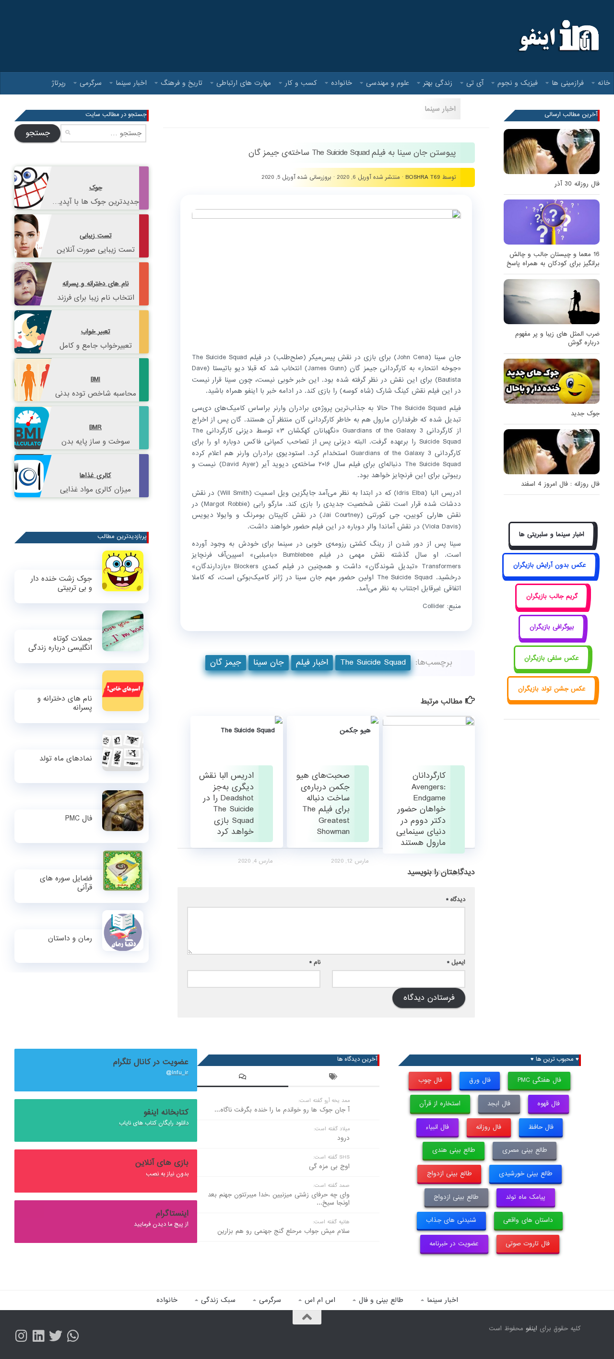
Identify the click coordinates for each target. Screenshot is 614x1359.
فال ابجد (498, 1104)
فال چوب (430, 1080)
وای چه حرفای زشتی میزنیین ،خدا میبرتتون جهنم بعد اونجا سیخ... (279, 1199)
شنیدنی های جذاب (451, 1220)
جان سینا (268, 662)
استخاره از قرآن (439, 1104)
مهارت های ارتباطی (243, 83)
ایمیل (456, 962)
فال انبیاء (437, 1127)
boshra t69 (422, 177)
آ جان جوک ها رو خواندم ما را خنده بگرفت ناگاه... (282, 1110)
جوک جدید (585, 414)
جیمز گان (225, 662)
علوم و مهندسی (387, 83)
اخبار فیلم (312, 662)
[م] (73, 1336)
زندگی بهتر (437, 83)
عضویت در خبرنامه (454, 1244)
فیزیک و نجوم (517, 83)
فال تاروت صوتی (528, 1244)
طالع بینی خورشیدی (526, 1174)
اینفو (531, 1329)
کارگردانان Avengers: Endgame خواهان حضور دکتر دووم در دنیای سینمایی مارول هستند (421, 809)
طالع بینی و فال (381, 1300)
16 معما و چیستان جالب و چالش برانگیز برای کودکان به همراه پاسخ (553, 258)
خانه (604, 83)
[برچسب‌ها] (333, 1078)
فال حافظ (541, 1127)
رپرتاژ (59, 83)
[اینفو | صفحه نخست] (558, 36)
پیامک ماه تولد (525, 1197)
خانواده (341, 83)
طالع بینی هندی (453, 1150)
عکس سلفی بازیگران (551, 658)
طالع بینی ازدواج (449, 1174)
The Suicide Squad (373, 662)
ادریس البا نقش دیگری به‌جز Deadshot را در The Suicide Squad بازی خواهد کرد (226, 804)
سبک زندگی (218, 1300)
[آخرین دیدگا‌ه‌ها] (242, 1078)
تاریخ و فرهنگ (181, 83)
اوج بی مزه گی (329, 1166)
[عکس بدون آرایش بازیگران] (549, 576)
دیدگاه (455, 899)
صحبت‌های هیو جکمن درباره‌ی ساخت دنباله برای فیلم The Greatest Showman (323, 804)
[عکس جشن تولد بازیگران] (551, 699)
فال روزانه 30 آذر (577, 184)
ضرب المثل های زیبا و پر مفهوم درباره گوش (557, 338)
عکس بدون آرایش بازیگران (549, 565)
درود (343, 1138)
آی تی (475, 83)
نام (314, 962)
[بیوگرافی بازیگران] (552, 638)
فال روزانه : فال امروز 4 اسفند (560, 484)
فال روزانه (488, 1127)
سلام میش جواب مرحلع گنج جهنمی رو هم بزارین (283, 1231)
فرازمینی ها (568, 83)
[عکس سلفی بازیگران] (552, 669)
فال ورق (480, 1080)
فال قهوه (548, 1104)
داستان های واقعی (528, 1220)
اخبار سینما (131, 83)
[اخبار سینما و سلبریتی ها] (552, 545)
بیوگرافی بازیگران (552, 627)
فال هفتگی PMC (539, 1080)
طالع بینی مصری (524, 1150)
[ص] (21, 1336)
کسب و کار (301, 83)
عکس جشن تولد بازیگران (552, 689)
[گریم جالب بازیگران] (551, 607)
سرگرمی (91, 83)
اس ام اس (320, 1300)
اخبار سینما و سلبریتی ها (551, 534)
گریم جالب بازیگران (552, 596)
